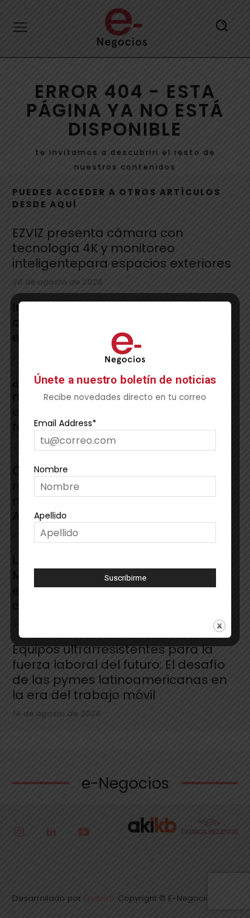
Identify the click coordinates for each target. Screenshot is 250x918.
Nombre (51, 469)
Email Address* (65, 423)
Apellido (50, 515)
